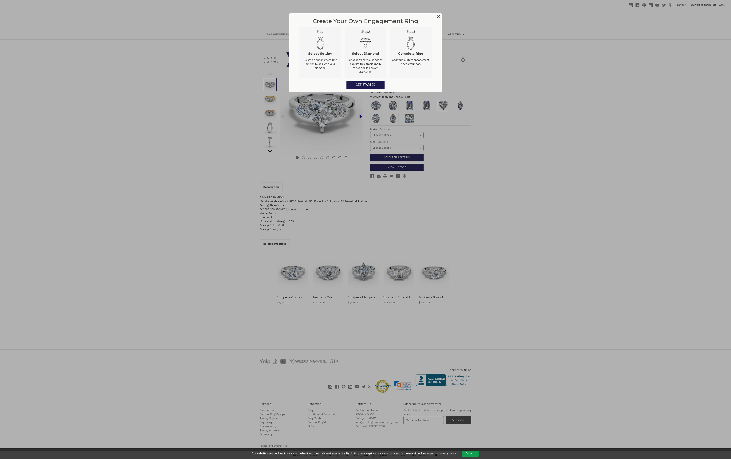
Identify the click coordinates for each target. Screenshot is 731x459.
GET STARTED (365, 85)
